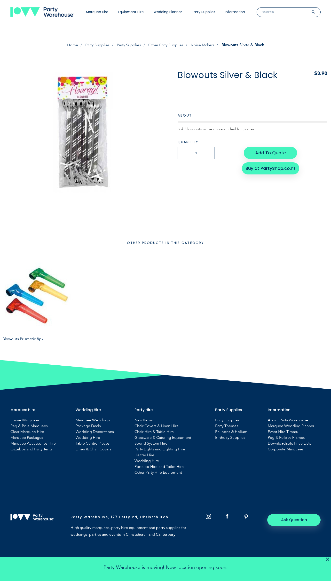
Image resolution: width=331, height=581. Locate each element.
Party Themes (226, 426)
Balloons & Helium (231, 432)
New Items (143, 420)
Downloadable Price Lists (289, 443)
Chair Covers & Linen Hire (156, 426)
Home (72, 45)
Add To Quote (270, 153)
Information (235, 11)
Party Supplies (203, 11)
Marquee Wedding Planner (291, 426)
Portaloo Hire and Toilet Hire (159, 466)
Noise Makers (202, 45)
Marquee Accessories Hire (33, 443)
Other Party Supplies (165, 45)
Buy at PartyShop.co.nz (270, 168)
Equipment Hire (131, 11)
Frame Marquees (24, 420)
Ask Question (294, 520)
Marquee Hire (97, 11)
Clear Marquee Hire (27, 432)
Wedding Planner (167, 11)
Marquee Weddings (93, 420)
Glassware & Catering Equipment (162, 437)
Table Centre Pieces (93, 443)
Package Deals (88, 426)
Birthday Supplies (230, 437)
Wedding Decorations (95, 432)
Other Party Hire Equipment (158, 472)
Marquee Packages (26, 437)
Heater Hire (144, 455)
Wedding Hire (88, 437)
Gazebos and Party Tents (31, 449)
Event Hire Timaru (283, 432)
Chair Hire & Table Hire (154, 432)
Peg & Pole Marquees (29, 426)
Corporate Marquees (286, 449)
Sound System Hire (150, 443)
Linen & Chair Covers (93, 449)
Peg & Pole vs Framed (287, 437)
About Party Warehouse (288, 420)
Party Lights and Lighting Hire (159, 449)
